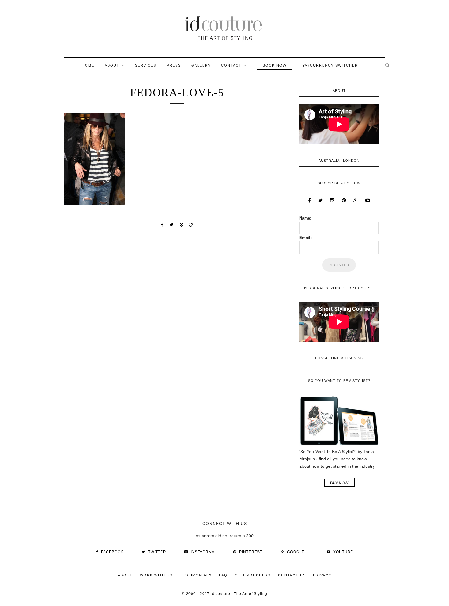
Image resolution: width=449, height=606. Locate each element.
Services (145, 65)
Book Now (275, 65)
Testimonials (196, 575)
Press (174, 65)
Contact (231, 65)
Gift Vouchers (253, 575)
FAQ (223, 575)
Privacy (322, 575)
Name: (305, 218)
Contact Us (292, 575)
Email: (305, 237)
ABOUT (112, 65)
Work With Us (156, 575)
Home (88, 65)
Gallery (201, 65)
